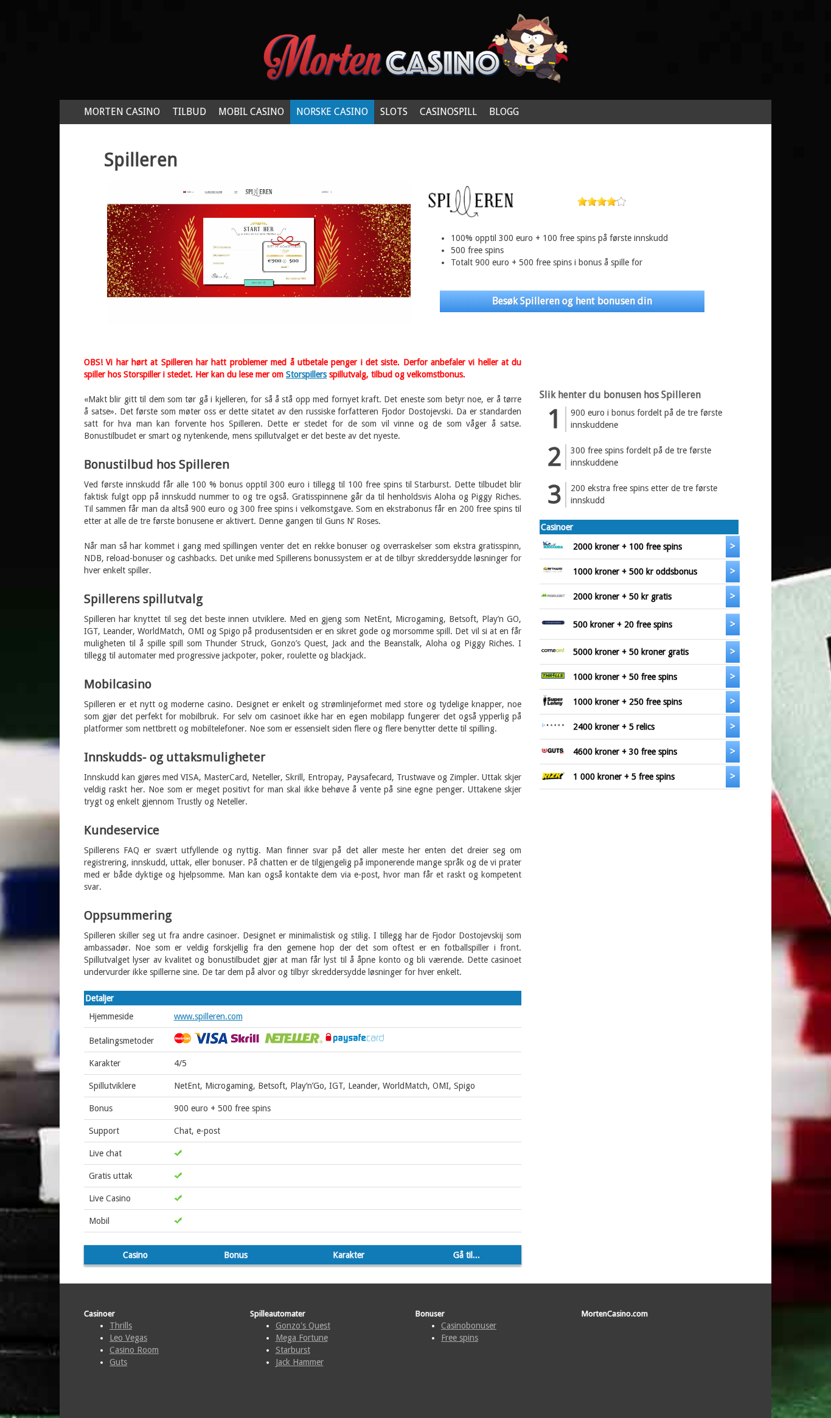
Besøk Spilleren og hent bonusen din (572, 301)
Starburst (293, 1350)
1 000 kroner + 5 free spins (624, 776)
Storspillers (306, 374)
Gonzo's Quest (303, 1325)
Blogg (504, 111)
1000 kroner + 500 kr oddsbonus (635, 571)
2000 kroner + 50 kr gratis (622, 596)
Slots (394, 111)
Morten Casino (122, 111)
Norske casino (332, 111)
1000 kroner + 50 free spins (625, 677)
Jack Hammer (300, 1362)
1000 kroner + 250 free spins (627, 702)
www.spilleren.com (208, 1016)
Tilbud (189, 111)
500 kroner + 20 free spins (622, 624)
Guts (118, 1362)
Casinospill (448, 111)
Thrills (121, 1325)
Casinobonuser (468, 1325)
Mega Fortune (302, 1338)
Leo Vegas (128, 1338)
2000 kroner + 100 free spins (627, 546)
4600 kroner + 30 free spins (625, 751)
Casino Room (134, 1350)
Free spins (459, 1338)
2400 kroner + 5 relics (614, 727)
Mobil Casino (251, 111)
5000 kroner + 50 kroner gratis (631, 652)
